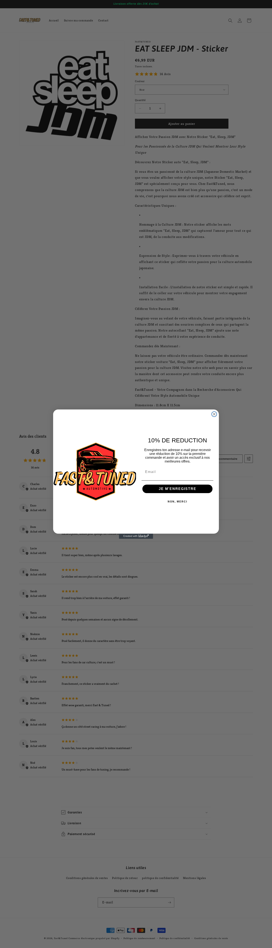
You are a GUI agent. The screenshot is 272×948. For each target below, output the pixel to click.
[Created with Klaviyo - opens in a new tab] (136, 536)
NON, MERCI (177, 501)
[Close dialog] (214, 414)
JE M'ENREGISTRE (177, 489)
